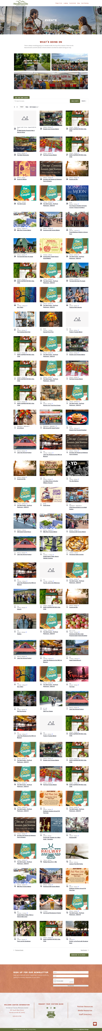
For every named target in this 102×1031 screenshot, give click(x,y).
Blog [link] (78, 3)
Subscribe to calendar (78, 955)
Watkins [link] (19, 634)
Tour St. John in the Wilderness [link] (51, 583)
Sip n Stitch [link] (20, 307)
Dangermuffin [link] (73, 837)
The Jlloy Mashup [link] (74, 481)
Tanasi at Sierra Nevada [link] (75, 307)
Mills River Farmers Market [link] (24, 230)
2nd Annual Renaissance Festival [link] (52, 913)
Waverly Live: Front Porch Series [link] (52, 405)
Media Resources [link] (85, 1010)
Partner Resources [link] (85, 1006)
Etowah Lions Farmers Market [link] (51, 129)
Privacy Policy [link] (32, 1029)
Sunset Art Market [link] (22, 179)
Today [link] (22, 107)
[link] (21, 3)
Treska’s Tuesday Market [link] (75, 332)
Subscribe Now (71, 985)
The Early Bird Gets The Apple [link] (25, 256)
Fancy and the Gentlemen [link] (24, 941)
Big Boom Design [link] (84, 1029)
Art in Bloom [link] (20, 428)
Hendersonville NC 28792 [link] (17, 1012)
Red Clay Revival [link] (21, 711)
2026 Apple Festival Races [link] (24, 532)
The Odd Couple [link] (21, 204)
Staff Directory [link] (85, 1014)
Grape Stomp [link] (46, 505)
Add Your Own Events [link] (21, 97)
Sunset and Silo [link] (73, 179)
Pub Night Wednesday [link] (23, 155)
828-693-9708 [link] (17, 1016)
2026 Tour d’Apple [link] (48, 711)
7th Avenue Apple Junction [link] (76, 554)
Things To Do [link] (58, 3)
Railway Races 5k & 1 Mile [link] (50, 862)
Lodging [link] (66, 3)
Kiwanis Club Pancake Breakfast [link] (77, 430)
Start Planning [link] (84, 3)
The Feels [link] (71, 686)
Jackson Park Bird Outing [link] (76, 864)
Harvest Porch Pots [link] (48, 332)
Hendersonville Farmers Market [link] (51, 230)
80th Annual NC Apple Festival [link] (51, 428)
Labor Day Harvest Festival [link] (24, 452)
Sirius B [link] (19, 609)
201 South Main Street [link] (17, 1010)
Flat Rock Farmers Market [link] (50, 155)
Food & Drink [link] (72, 3)
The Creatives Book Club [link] (23, 332)
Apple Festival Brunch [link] (75, 660)
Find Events (75, 101)
